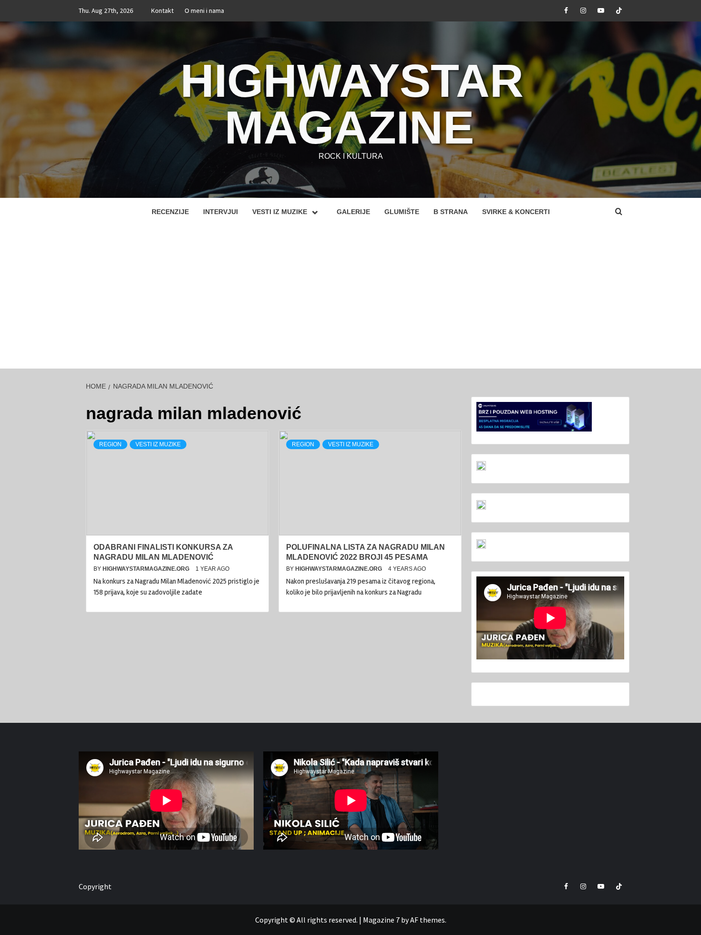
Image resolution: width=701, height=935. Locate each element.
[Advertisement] (350, 297)
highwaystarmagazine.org (147, 568)
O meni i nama (204, 10)
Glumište (401, 212)
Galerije (353, 212)
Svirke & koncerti (516, 212)
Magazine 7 (381, 920)
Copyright (95, 886)
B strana (450, 212)
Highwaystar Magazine (352, 104)
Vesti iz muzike (279, 212)
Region (110, 444)
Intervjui (220, 212)
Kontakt (162, 10)
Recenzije (170, 212)
